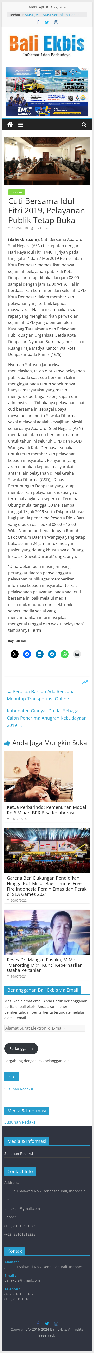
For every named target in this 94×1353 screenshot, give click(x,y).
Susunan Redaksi (18, 1089)
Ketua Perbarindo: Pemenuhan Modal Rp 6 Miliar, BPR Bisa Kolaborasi (46, 810)
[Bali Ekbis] (9, 124)
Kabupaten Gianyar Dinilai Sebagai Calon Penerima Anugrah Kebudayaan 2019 (47, 718)
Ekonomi (17, 192)
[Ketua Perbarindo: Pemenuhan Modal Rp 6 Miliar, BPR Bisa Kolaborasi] (38, 754)
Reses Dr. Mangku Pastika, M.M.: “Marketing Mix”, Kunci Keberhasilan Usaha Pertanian (45, 965)
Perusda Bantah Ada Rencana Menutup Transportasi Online (41, 695)
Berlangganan (21, 1048)
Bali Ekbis (42, 228)
